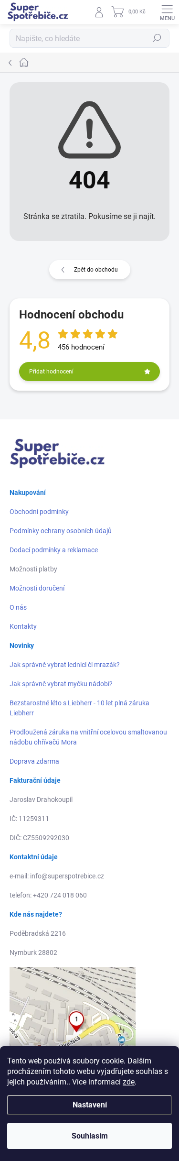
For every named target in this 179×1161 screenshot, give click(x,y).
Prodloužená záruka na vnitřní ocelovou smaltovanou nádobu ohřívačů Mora (88, 737)
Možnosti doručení (37, 588)
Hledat (157, 38)
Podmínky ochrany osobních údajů (61, 531)
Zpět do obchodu (96, 269)
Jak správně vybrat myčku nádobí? (61, 684)
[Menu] (167, 12)
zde (129, 1081)
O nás (18, 607)
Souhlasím (90, 1135)
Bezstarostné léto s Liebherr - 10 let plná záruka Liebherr (79, 708)
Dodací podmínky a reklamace (54, 550)
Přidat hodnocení (51, 371)
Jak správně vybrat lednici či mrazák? (65, 664)
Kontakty (23, 626)
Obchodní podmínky (39, 511)
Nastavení (90, 1104)
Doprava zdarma (34, 761)
